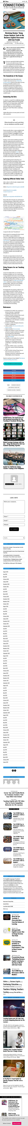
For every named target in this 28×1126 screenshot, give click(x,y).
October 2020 (6, 710)
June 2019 (5, 749)
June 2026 (5, 574)
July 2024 (5, 609)
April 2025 (5, 591)
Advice (5, 981)
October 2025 (6, 586)
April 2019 (5, 754)
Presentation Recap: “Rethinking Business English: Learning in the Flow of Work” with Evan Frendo (12, 559)
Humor (8, 986)
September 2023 (6, 626)
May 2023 (5, 633)
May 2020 (5, 722)
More (19, 1028)
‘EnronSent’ (6, 240)
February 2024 (6, 616)
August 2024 (5, 606)
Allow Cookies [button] (16, 1123)
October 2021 (5, 680)
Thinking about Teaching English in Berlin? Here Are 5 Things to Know (12, 1050)
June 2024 (5, 611)
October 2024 (6, 604)
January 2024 (5, 618)
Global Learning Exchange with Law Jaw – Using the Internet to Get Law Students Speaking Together (14, 443)
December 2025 (6, 584)
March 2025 (5, 594)
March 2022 (5, 668)
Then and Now (17, 992)
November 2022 (6, 648)
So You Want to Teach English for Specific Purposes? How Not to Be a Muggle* (13, 1080)
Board (9, 981)
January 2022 (5, 673)
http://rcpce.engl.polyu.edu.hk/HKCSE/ (12, 196)
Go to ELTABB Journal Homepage (13, 363)
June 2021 (5, 690)
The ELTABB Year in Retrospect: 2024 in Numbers (18, 826)
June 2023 (5, 631)
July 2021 (5, 688)
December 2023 (6, 621)
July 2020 (5, 717)
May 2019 (5, 752)
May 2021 (5, 693)
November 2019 (6, 737)
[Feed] (25, 1)
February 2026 (6, 579)
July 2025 (5, 589)
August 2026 (5, 572)
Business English (16, 385)
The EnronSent (16, 329)
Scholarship (20, 986)
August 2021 (5, 685)
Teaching (11, 43)
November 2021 (6, 678)
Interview (12, 986)
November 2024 (6, 601)
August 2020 (5, 715)
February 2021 (6, 700)
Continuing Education (14, 387)
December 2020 (6, 705)
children (21, 981)
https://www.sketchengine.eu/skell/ (15, 187)
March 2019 (5, 757)
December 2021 (6, 675)
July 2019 (5, 747)
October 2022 (6, 651)
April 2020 (5, 725)
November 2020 (6, 707)
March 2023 (5, 638)
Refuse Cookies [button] (7, 1123)
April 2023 (5, 636)
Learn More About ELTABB (8, 906)
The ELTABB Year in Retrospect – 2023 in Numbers (18, 838)
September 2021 (6, 683)
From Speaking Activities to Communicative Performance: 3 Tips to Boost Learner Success (12, 555)
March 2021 (5, 698)
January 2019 (5, 762)
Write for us (5, 909)
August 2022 (5, 656)
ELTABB (6, 43)
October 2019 (5, 740)
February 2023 (6, 641)
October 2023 (6, 623)
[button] (23, 537)
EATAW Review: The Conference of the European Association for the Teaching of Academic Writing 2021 (13, 419)
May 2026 (5, 576)
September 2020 (6, 712)
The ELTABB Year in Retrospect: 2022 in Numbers (18, 849)
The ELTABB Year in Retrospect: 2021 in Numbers (18, 860)
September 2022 (6, 653)
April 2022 (5, 665)
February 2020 (6, 730)
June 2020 (5, 720)
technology (11, 992)
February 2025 (6, 596)
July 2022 (5, 658)
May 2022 (5, 663)
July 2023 (5, 628)
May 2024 (5, 614)
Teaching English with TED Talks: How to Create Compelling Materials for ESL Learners (14, 1020)
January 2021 (5, 703)
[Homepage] (23, 1)
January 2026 (5, 581)
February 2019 (6, 759)
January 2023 (5, 643)
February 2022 (6, 670)
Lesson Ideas (16, 986)
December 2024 (6, 599)
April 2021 (5, 695)
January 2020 (5, 732)
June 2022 (5, 661)
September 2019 (6, 742)
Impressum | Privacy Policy (8, 901)
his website (10, 336)
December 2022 (6, 646)
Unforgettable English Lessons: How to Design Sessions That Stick (18, 933)
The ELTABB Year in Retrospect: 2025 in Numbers (12, 563)
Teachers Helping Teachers (13, 390)
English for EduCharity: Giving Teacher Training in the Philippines (13, 467)
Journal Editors (6, 904)
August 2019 (5, 745)
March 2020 (5, 727)
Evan (17, 152)
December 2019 (6, 735)
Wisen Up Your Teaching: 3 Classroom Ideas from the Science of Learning (18, 920)
